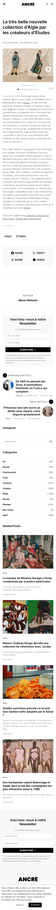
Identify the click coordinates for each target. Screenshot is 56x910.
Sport (5, 515)
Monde (6, 499)
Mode (8, 418)
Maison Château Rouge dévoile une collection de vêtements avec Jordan (27, 645)
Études (26, 102)
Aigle (10, 109)
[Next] (48, 69)
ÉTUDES (21, 236)
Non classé (8, 510)
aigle (8, 236)
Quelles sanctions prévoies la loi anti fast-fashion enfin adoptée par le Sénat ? (28, 712)
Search (51, 441)
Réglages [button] (20, 905)
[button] (4, 4)
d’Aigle (27, 207)
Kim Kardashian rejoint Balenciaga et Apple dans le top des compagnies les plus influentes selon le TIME (27, 786)
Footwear (7, 483)
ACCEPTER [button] (35, 905)
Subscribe (26, 349)
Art (4, 461)
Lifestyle (19, 396)
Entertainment (9, 472)
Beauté (6, 467)
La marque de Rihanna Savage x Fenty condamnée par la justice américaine (27, 579)
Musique (7, 504)
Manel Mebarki (28, 300)
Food (5, 477)
